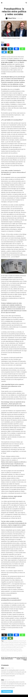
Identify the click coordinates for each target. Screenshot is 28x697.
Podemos (22, 645)
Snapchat (11, 649)
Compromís (21, 641)
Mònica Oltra (23, 644)
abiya (2, 668)
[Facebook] (16, 49)
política (3, 647)
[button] (2, 45)
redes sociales (19, 647)
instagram (23, 642)
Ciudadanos (15, 641)
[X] (4, 49)
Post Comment (7, 691)
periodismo (12, 645)
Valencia (20, 650)
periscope (17, 645)
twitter (16, 649)
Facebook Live (17, 642)
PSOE (14, 647)
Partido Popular (5, 645)
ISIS (2, 644)
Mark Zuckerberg (15, 644)
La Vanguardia (7, 644)
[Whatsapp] (22, 49)
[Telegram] (4, 53)
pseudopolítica (8, 647)
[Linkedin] (10, 49)
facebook (10, 642)
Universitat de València (12, 650)
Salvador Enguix (5, 649)
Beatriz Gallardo (8, 641)
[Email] (10, 53)
